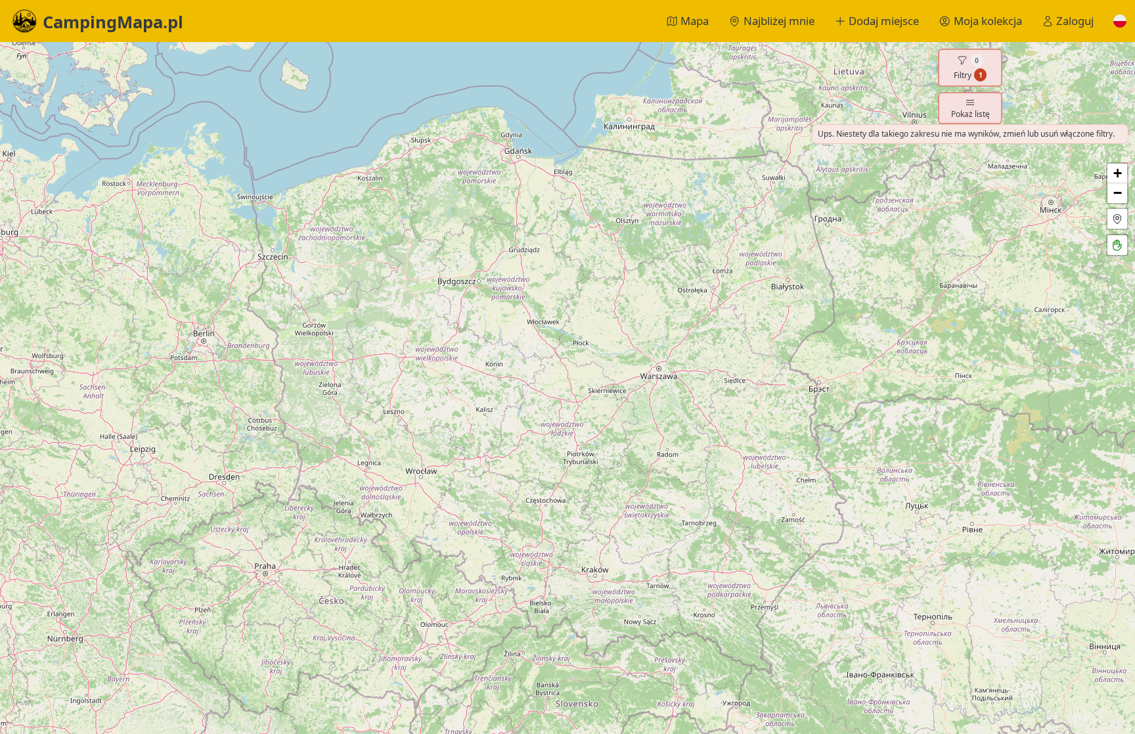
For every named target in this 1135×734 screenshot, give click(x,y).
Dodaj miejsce (884, 20)
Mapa (694, 20)
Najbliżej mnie (779, 20)
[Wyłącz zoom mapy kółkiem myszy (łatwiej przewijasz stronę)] (1117, 245)
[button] (1119, 21)
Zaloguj (1075, 20)
